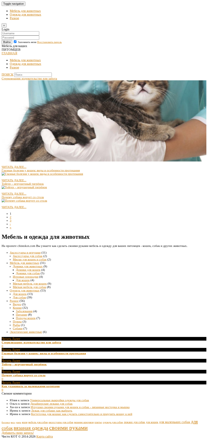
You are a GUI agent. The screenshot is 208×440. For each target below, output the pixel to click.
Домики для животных (28, 266)
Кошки (17, 307)
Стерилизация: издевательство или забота (29, 78)
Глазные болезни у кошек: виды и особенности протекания (41, 170)
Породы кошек (26, 318)
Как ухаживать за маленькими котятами (31, 386)
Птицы (17, 321)
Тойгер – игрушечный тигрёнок (23, 183)
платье (98, 422)
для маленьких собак (174, 422)
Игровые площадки (25, 276)
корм (24, 422)
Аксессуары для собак (27, 256)
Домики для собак (28, 273)
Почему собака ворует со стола (23, 197)
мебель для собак (38, 422)
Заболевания (24, 311)
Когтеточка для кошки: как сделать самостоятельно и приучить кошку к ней (81, 414)
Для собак (19, 297)
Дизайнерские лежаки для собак (51, 403)
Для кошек (23, 280)
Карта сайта (44, 436)
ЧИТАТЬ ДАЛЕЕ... (14, 167)
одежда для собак (113, 422)
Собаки (18, 328)
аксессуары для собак (61, 422)
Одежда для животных (25, 14)
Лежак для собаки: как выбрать (51, 410)
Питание (21, 314)
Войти (7, 42)
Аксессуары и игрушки (25, 252)
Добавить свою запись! (18, 433)
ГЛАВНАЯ (9, 53)
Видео (17, 304)
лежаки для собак (134, 422)
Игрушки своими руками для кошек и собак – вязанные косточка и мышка (80, 407)
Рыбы (16, 325)
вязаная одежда (31, 428)
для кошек (152, 422)
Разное (14, 18)
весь (13, 422)
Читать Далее (11, 338)
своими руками (68, 427)
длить (18, 422)
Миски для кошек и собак (30, 259)
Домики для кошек (28, 269)
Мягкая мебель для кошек (30, 283)
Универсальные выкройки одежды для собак (59, 400)
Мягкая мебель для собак (29, 287)
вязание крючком (84, 422)
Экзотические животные (26, 331)
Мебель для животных (25, 11)
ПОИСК (7, 74)
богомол (6, 422)
